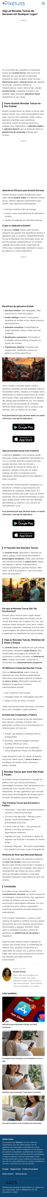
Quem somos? (8, 1174)
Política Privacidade (30, 1169)
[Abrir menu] (43, 3)
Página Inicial (15, 1169)
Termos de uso (21, 1174)
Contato (5, 1169)
